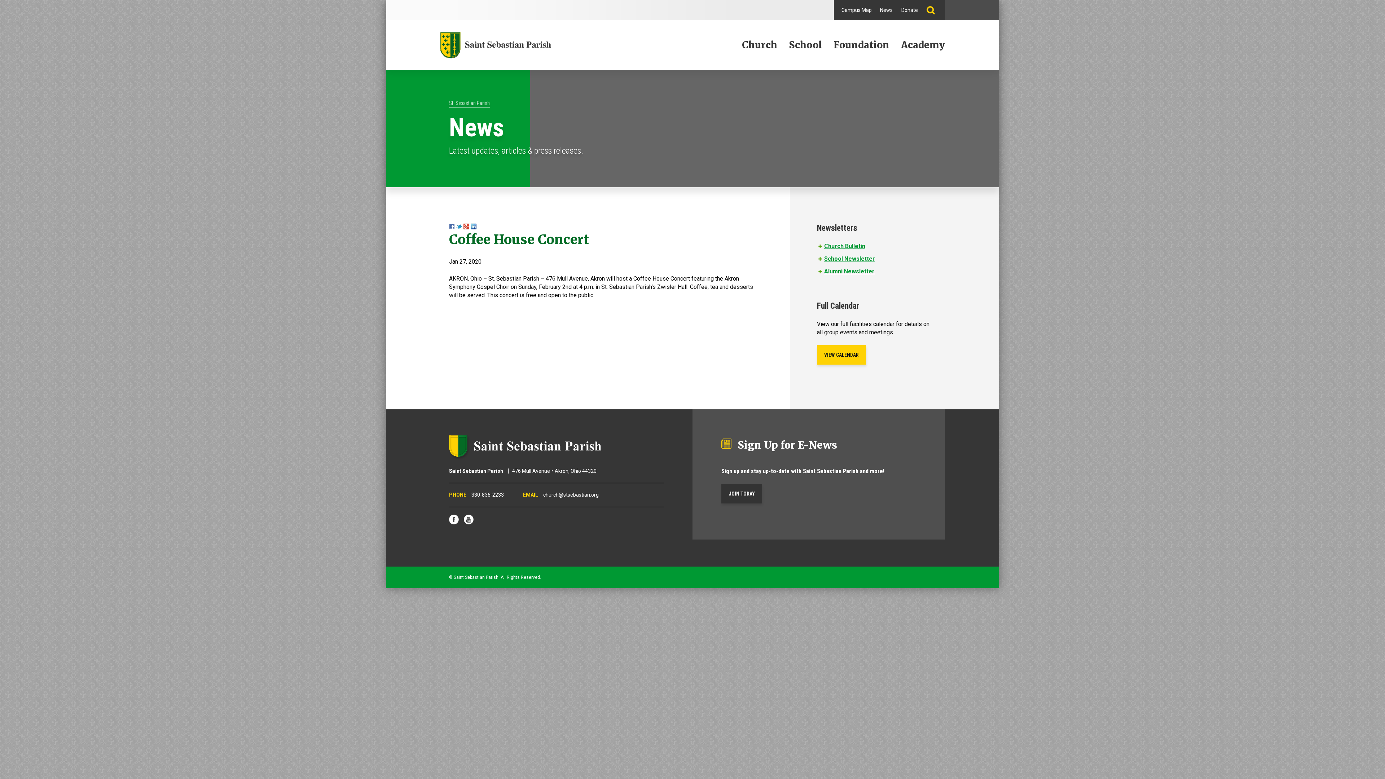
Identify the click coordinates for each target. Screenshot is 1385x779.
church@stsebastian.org (571, 494)
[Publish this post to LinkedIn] (473, 227)
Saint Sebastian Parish (556, 446)
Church (759, 45)
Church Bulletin (844, 246)
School (805, 45)
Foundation (861, 45)
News (886, 10)
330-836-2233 (487, 494)
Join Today (742, 494)
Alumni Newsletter (849, 271)
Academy (923, 45)
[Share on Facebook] (452, 227)
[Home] (495, 45)
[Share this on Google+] (466, 227)
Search (933, 10)
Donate (909, 10)
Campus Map (856, 10)
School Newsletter (849, 258)
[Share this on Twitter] (459, 227)
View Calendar (841, 355)
